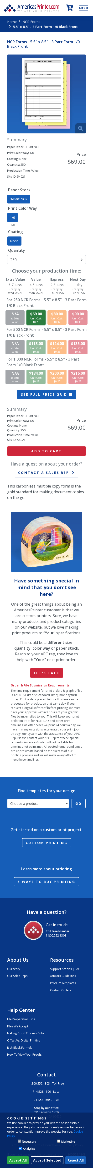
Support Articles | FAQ (65, 969)
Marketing (68, 1142)
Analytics (29, 1149)
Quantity (16, 250)
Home (12, 21)
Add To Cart (46, 451)
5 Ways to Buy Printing (46, 881)
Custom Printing (46, 842)
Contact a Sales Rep (43, 472)
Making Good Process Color (26, 1033)
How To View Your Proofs (24, 1055)
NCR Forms (31, 21)
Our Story (13, 969)
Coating (15, 231)
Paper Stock (19, 189)
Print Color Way (22, 208)
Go (78, 803)
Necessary (29, 1142)
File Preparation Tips (21, 1019)
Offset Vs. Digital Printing (23, 1040)
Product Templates (63, 983)
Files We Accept (17, 1026)
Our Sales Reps (17, 976)
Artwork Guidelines (63, 976)
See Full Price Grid (45, 394)
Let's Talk (46, 673)
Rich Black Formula (19, 1048)
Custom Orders (60, 990)
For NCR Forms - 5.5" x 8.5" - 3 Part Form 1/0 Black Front (46, 302)
